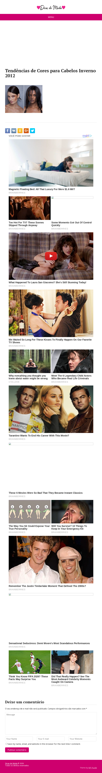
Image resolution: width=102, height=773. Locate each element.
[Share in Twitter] (32, 130)
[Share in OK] (20, 130)
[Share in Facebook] (7, 130)
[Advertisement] (51, 45)
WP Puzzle (92, 768)
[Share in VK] (13, 130)
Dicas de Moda (11, 763)
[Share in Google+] (26, 130)
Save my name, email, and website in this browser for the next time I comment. (44, 744)
